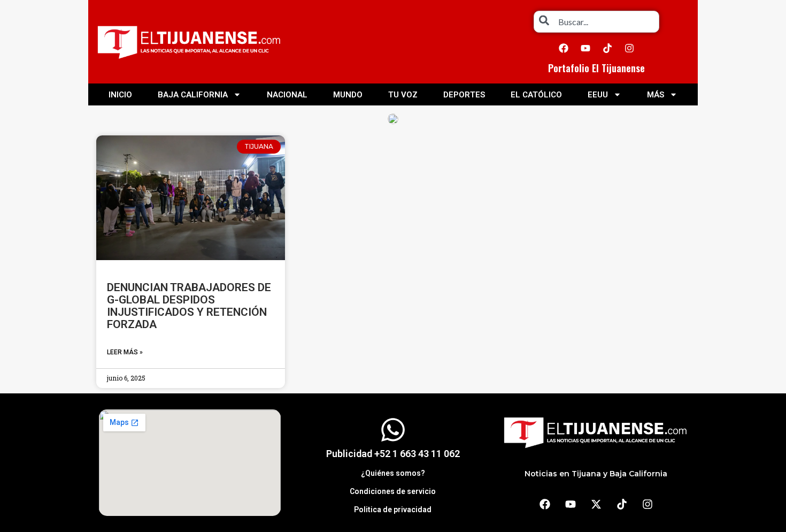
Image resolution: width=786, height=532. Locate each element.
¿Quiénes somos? (393, 473)
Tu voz (403, 95)
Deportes (464, 95)
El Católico (536, 95)
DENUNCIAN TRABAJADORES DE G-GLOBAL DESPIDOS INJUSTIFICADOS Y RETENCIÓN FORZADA (189, 306)
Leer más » (125, 352)
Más (655, 95)
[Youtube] (585, 48)
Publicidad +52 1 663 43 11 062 (393, 453)
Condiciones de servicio (393, 491)
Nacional (287, 95)
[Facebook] (563, 48)
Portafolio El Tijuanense (596, 68)
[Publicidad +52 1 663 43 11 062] (393, 429)
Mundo (348, 95)
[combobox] (596, 22)
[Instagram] (629, 48)
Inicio (120, 95)
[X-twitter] (596, 504)
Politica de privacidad (392, 509)
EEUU (598, 95)
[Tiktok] (607, 48)
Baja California (193, 95)
